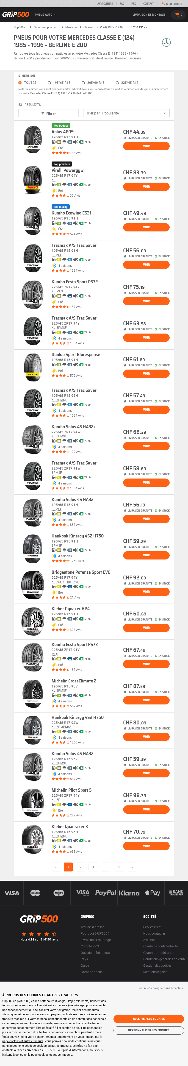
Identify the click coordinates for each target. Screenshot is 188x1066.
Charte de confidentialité (160, 946)
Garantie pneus (91, 972)
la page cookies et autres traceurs (50, 1054)
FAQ (122, 3)
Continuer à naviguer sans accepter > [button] (160, 988)
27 (119, 867)
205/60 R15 (96, 82)
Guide (85, 965)
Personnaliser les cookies (148, 1030)
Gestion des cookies (157, 965)
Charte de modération (158, 952)
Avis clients (105, 3)
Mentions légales (155, 972)
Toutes (30, 82)
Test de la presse (92, 927)
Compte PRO (90, 946)
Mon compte (174, 4)
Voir (146, 146)
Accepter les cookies (149, 1019)
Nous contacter (154, 933)
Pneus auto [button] (44, 15)
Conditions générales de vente (164, 959)
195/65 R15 (61, 82)
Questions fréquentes (96, 952)
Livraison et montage (149, 15)
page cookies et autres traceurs (22, 1041)
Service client (152, 927)
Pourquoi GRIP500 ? (95, 933)
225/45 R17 (129, 82)
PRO (133, 3)
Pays (84, 959)
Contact (148, 3)
